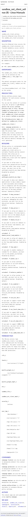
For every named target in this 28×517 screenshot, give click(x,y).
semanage (4, 504)
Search (25, 4)
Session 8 (2, 4)
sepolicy (11, 506)
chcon (3, 506)
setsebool (21, 506)
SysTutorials (4, 2)
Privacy (19, 515)
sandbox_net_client (16, 502)
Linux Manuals (11, 1)
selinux (4, 502)
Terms (15, 515)
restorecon (14, 504)
